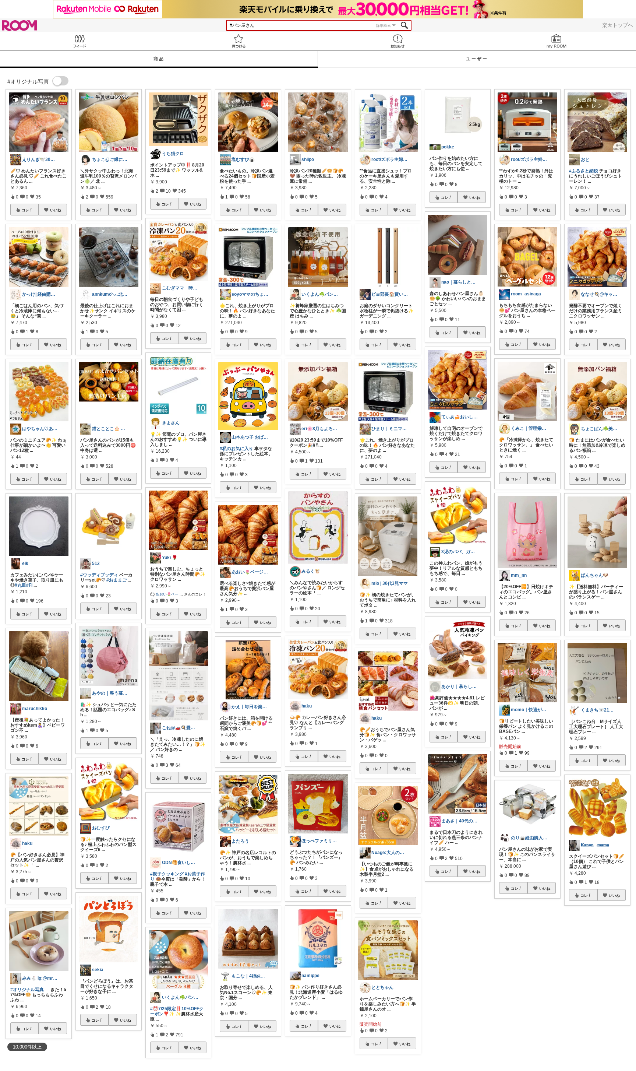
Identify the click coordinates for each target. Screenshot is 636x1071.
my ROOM (556, 41)
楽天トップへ (617, 25)
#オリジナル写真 (27, 989)
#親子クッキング (167, 874)
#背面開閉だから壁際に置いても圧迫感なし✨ (527, 974)
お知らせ (397, 41)
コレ (25, 210)
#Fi (29, 585)
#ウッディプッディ (99, 574)
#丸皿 (20, 585)
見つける (238, 41)
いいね (55, 210)
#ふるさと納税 (583, 170)
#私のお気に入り (236, 448)
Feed (79, 41)
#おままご (116, 580)
